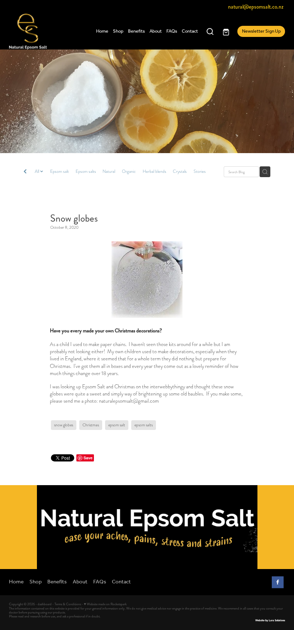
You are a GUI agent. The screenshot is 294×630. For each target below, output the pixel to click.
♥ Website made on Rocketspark (105, 604)
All (37, 171)
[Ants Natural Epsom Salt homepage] (36, 31)
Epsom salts (86, 171)
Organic (129, 171)
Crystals (180, 171)
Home (102, 31)
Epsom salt (59, 171)
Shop (118, 31)
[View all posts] (25, 172)
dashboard (45, 604)
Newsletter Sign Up (261, 31)
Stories (200, 171)
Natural (109, 171)
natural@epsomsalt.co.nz (256, 7)
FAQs (171, 31)
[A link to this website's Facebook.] (278, 582)
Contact (190, 31)
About (156, 31)
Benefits (136, 31)
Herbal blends (154, 171)
